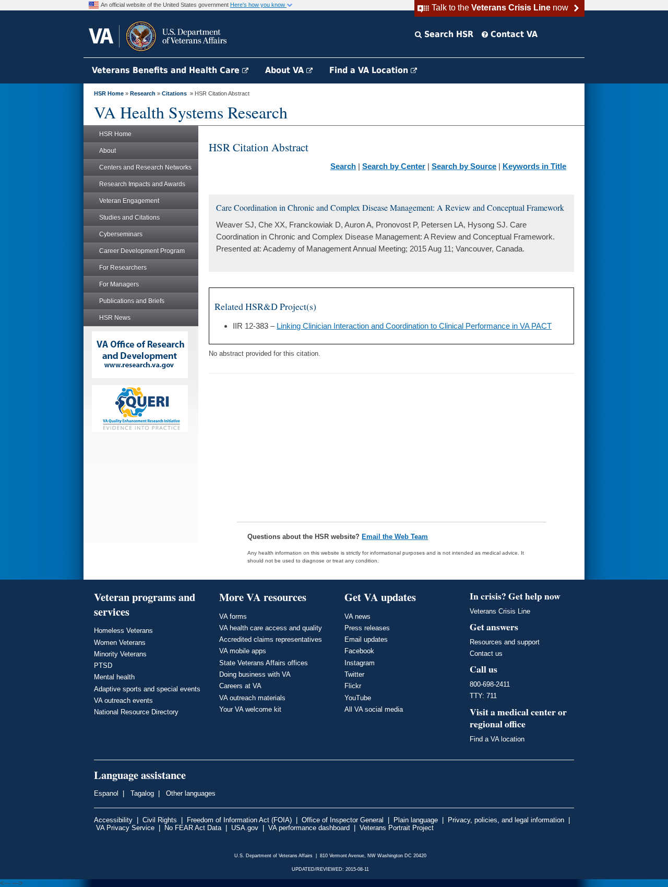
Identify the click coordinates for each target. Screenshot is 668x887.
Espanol (106, 793)
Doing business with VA (255, 674)
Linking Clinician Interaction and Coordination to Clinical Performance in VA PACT (414, 325)
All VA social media (373, 709)
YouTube (357, 698)
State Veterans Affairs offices (263, 663)
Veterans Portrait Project (397, 828)
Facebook (359, 651)
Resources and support (505, 642)
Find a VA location (497, 739)
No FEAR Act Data (192, 828)
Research (143, 93)
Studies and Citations (129, 217)
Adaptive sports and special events (147, 689)
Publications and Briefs (131, 301)
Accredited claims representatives (270, 639)
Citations (174, 93)
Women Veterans (120, 642)
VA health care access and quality (270, 628)
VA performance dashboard (309, 828)
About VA (285, 70)
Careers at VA (240, 686)
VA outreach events (123, 700)
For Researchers (123, 267)
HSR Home (109, 93)
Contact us (486, 653)
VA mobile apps (242, 651)
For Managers (119, 284)
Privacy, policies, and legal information (506, 820)
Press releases (367, 628)
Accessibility (113, 820)
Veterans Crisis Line (500, 611)
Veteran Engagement (129, 201)
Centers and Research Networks (145, 167)
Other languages (190, 793)
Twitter (354, 674)
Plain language (415, 820)
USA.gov (244, 828)
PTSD (103, 665)
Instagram (359, 663)
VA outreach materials (252, 698)
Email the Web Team (395, 537)
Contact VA (513, 34)
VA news (357, 616)
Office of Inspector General (343, 820)
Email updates (366, 639)
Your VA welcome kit (250, 709)
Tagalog (141, 793)
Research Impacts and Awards (142, 184)
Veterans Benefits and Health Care (167, 70)
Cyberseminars (120, 234)
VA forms (233, 616)
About (107, 150)
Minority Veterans (120, 654)
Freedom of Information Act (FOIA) (239, 820)
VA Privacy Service (125, 828)
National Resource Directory (136, 712)
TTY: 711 (483, 696)
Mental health (114, 677)
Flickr (352, 686)
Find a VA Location (370, 70)
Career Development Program (142, 251)
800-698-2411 (490, 684)
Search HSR (447, 34)
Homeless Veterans (123, 630)
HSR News (114, 317)
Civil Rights (159, 820)
